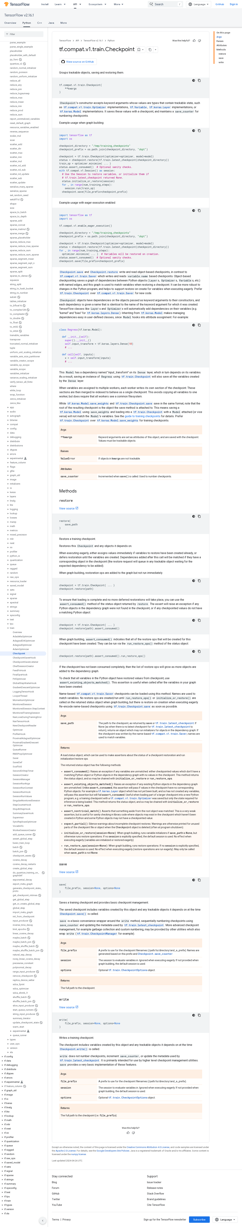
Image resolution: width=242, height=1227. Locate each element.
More (117, 4)
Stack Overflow (155, 1193)
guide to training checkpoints (142, 416)
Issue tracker (154, 1182)
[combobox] (165, 4)
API (75, 4)
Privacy (67, 1219)
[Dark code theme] (193, 80)
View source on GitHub (80, 61)
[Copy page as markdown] (150, 50)
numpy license (78, 1154)
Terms (55, 1219)
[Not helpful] (199, 40)
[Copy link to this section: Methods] (80, 491)
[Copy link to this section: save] (70, 864)
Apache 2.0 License (66, 1150)
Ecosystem (95, 4)
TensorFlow (65, 40)
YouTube (57, 1204)
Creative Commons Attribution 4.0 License (148, 1147)
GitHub (219, 4)
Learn (58, 4)
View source (67, 508)
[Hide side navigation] (42, 1220)
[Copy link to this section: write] (72, 1000)
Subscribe (199, 1219)
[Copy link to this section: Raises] (72, 451)
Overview (10, 22)
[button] (23, 407)
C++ (39, 22)
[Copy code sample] (199, 80)
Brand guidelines (156, 1199)
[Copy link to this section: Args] (69, 430)
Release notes (155, 1188)
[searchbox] (23, 34)
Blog (54, 1182)
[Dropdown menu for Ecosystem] (106, 4)
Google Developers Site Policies (113, 1150)
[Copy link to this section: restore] (76, 501)
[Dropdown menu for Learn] (65, 4)
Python (26, 22)
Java (51, 22)
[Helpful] (194, 40)
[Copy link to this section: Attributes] (75, 469)
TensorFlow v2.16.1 (19, 15)
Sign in (234, 4)
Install (44, 4)
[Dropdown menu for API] (81, 4)
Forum (55, 1188)
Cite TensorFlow (156, 1204)
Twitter (56, 1199)
